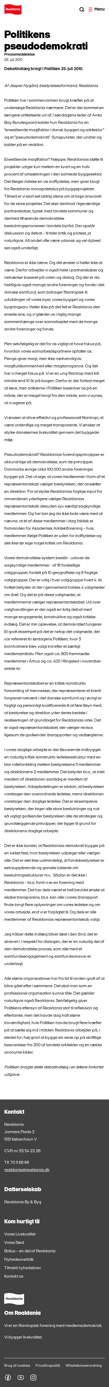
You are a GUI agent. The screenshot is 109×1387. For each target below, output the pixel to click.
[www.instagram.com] (33, 1377)
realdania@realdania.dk (26, 1170)
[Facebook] (8, 1377)
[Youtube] (20, 1377)
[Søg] (81, 9)
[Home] (13, 9)
